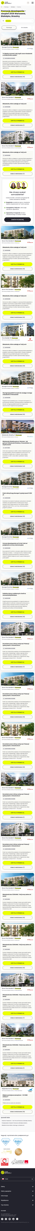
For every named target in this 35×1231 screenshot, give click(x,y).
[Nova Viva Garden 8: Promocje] (17, 232)
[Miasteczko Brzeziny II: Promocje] (17, 426)
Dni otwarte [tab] (24, 27)
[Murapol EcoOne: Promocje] (17, 38)
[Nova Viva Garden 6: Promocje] (17, 137)
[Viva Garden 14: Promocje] (17, 329)
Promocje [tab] (9, 27)
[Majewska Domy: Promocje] (17, 1080)
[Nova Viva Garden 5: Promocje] (17, 89)
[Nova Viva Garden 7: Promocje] (17, 281)
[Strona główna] (1, 7)
